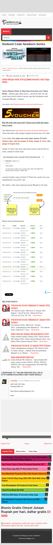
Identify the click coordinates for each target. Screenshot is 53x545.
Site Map (11, 15)
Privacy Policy (32, 15)
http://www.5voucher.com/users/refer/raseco (26, 104)
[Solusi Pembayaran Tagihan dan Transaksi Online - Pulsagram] (26, 526)
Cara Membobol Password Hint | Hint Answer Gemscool (24, 474)
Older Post (48, 444)
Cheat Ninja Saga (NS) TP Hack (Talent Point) (20, 469)
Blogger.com (30, 538)
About (4, 15)
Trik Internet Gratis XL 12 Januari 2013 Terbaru (31, 345)
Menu (7, 31)
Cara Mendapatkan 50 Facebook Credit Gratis (20, 485)
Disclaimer (42, 15)
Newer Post (5, 444)
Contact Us (21, 15)
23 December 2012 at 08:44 (29, 381)
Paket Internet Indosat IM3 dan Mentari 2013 (30, 334)
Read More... (38, 315)
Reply (12, 395)
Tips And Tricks (34, 75)
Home (27, 444)
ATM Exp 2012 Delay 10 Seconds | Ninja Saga (20, 495)
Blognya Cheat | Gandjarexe (31, 535)
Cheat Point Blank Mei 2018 (13, 490)
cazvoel (14, 381)
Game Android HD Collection (22, 357)
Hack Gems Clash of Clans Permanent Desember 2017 (23, 464)
